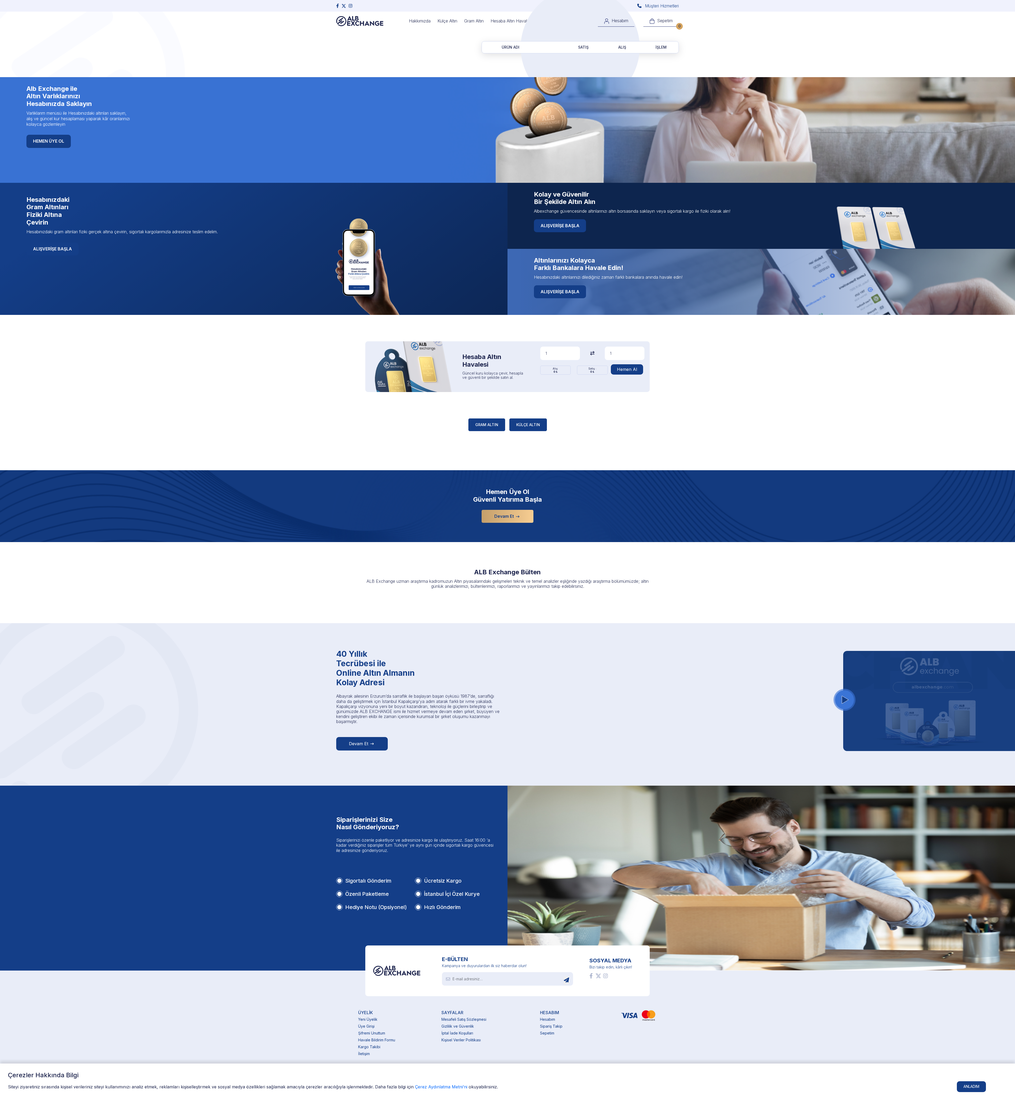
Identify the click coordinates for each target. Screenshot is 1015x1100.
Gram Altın (474, 21)
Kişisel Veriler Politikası (461, 1040)
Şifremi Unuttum (371, 1033)
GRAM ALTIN (486, 424)
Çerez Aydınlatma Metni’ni (441, 1086)
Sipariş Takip (551, 1026)
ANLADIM (971, 1086)
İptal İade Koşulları (457, 1033)
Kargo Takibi (369, 1047)
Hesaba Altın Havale (510, 21)
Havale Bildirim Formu (376, 1040)
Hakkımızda (420, 21)
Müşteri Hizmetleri (661, 5)
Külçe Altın (447, 21)
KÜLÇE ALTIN (528, 424)
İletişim (364, 1053)
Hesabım (547, 1019)
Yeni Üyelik (367, 1019)
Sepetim (547, 1033)
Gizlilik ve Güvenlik (457, 1026)
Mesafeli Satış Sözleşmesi (463, 1019)
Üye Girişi (366, 1026)
